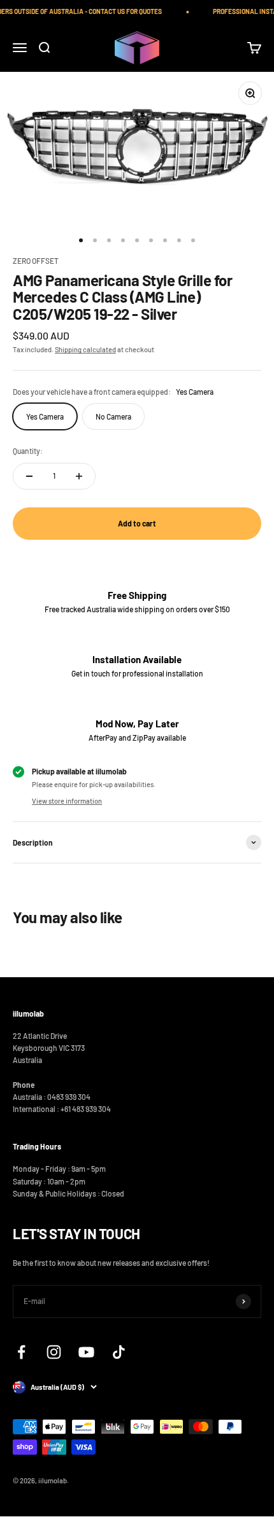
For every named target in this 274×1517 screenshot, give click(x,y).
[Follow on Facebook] (21, 1352)
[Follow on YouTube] (86, 1352)
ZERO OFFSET (36, 260)
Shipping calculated (85, 349)
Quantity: (28, 450)
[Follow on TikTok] (118, 1352)
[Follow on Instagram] (53, 1352)
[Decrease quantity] (29, 476)
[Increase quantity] (79, 476)
